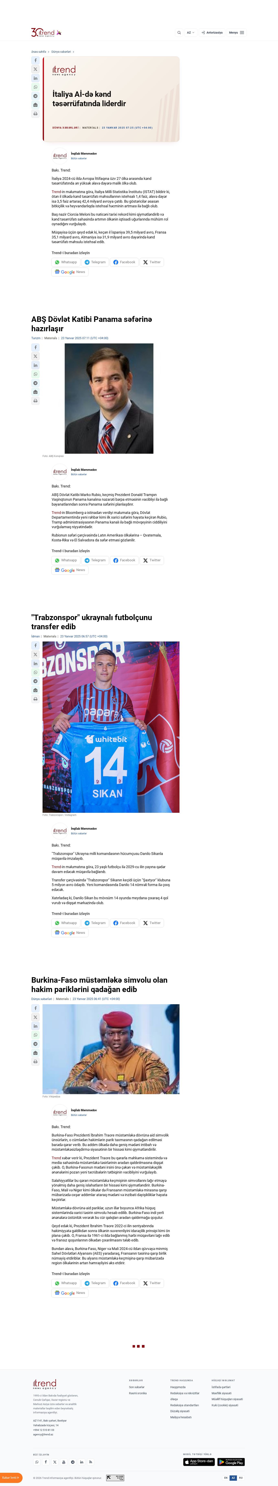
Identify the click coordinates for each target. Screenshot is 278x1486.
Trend (56, 192)
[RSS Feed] (90, 1462)
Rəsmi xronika (138, 1393)
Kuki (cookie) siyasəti (225, 1405)
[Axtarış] (179, 32)
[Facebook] (45, 1462)
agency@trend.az (43, 1434)
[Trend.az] (46, 32)
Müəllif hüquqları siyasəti (227, 1399)
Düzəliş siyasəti (179, 1411)
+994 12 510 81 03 (43, 1429)
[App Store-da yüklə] (199, 1462)
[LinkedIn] (81, 1462)
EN (226, 1477)
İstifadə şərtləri (221, 1387)
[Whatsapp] (36, 1462)
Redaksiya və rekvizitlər (184, 1393)
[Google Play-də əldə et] (231, 1462)
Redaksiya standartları (184, 1405)
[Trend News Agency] (44, 1384)
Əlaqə (174, 1399)
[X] (54, 1462)
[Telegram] (72, 1462)
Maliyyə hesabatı (181, 1417)
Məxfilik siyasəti (221, 1393)
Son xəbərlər (136, 1387)
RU (241, 1477)
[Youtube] (63, 1462)
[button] (35, 60)
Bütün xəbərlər (79, 158)
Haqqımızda (178, 1387)
